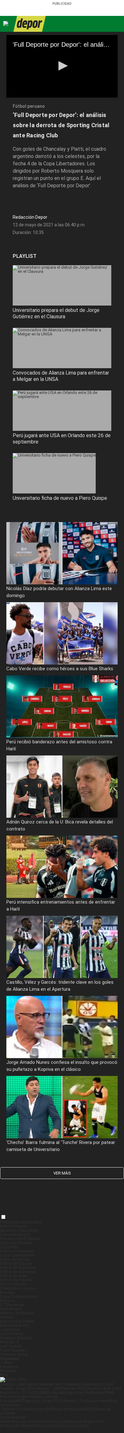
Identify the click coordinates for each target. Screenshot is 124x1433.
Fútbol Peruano (14, 1226)
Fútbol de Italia (13, 1275)
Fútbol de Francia (16, 1280)
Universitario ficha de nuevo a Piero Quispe (60, 498)
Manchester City (14, 1325)
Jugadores (10, 1329)
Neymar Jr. (9, 1342)
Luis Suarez (11, 1346)
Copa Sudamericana (19, 1296)
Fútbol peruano (29, 106)
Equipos (7, 1300)
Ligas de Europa (15, 1259)
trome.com (10, 1425)
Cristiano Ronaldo (16, 1337)
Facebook (9, 1366)
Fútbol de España (16, 1263)
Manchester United (17, 1321)
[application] (62, 66)
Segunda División (16, 1242)
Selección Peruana (17, 1251)
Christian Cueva (14, 1354)
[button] (62, 66)
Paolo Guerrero (13, 1350)
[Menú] (6, 24)
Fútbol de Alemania (17, 1271)
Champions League (18, 1288)
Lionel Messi (11, 1333)
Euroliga (7, 1292)
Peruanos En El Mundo (20, 1238)
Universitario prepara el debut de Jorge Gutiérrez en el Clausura (56, 313)
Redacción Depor (30, 217)
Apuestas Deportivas (19, 1230)
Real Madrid (11, 1308)
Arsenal (7, 1317)
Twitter (6, 1362)
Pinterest (8, 1370)
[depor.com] (29, 23)
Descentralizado (15, 1234)
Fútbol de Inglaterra (18, 1267)
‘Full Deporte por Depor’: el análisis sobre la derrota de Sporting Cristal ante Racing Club (61, 125)
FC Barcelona (12, 1304)
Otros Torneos (13, 1284)
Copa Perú (9, 1246)
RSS (4, 1375)
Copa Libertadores (17, 1255)
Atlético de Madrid (17, 1313)
